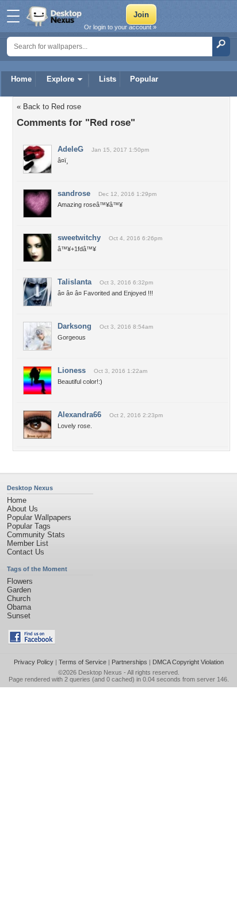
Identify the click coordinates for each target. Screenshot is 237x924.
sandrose (74, 193)
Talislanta (74, 282)
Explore (60, 79)
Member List (27, 543)
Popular (144, 79)
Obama (19, 607)
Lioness (72, 370)
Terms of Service (82, 662)
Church (18, 598)
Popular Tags (29, 526)
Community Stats (36, 534)
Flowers (20, 581)
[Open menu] (13, 16)
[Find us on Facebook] (31, 641)
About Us (22, 509)
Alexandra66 (79, 414)
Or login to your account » (120, 27)
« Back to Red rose (49, 106)
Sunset (18, 615)
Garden (19, 590)
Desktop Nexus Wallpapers (55, 16)
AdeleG (70, 149)
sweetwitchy (79, 237)
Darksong (74, 326)
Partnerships (129, 662)
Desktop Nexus (100, 672)
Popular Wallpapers (39, 517)
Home (21, 79)
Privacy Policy (33, 662)
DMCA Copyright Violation (188, 662)
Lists (107, 79)
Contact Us (25, 552)
